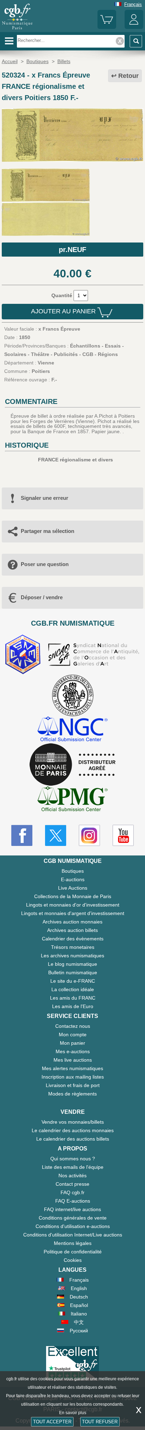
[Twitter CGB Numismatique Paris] (55, 835)
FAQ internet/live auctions (72, 1209)
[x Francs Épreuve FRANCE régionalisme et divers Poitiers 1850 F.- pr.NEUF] (72, 160)
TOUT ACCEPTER (52, 1421)
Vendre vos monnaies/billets (73, 1122)
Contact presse (72, 1184)
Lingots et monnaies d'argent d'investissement (72, 913)
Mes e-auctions (73, 1051)
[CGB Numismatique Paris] (17, 29)
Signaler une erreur (44, 498)
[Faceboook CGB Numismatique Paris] (21, 835)
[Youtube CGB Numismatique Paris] (123, 835)
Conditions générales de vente (73, 1218)
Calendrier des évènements (72, 938)
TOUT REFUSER (100, 1421)
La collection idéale (72, 989)
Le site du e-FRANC (72, 981)
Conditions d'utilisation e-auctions (73, 1226)
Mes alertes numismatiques (72, 1068)
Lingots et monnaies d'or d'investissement (72, 905)
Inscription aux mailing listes (73, 1077)
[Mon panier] (106, 27)
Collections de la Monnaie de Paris (72, 896)
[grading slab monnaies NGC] (72, 730)
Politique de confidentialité (73, 1251)
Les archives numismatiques (72, 955)
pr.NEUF (72, 249)
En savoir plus (72, 1412)
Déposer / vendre (42, 597)
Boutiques (73, 871)
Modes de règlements (72, 1094)
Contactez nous (72, 1026)
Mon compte (73, 1034)
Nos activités (72, 1175)
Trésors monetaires (72, 947)
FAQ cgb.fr (72, 1192)
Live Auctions (72, 888)
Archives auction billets (72, 930)
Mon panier (72, 1043)
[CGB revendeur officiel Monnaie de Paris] (72, 764)
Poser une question (45, 564)
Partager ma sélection (47, 531)
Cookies (73, 1260)
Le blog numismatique (72, 964)
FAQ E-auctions (72, 1201)
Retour (128, 75)
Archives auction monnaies (72, 922)
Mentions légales (73, 1243)
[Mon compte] (134, 27)
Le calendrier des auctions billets (72, 1139)
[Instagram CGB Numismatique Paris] (89, 835)
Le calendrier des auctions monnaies (73, 1130)
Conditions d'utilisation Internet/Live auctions (72, 1235)
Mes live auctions (72, 1060)
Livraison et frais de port (73, 1085)
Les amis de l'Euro (72, 1006)
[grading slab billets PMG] (72, 800)
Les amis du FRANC (72, 998)
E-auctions (72, 879)
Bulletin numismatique (72, 972)
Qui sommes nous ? (72, 1158)
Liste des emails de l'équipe (72, 1167)
